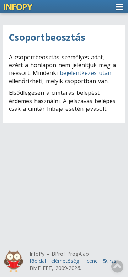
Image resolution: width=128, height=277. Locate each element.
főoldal (38, 260)
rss (113, 260)
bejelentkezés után (85, 73)
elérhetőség (65, 260)
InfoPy (17, 6)
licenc (91, 260)
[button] (119, 6)
